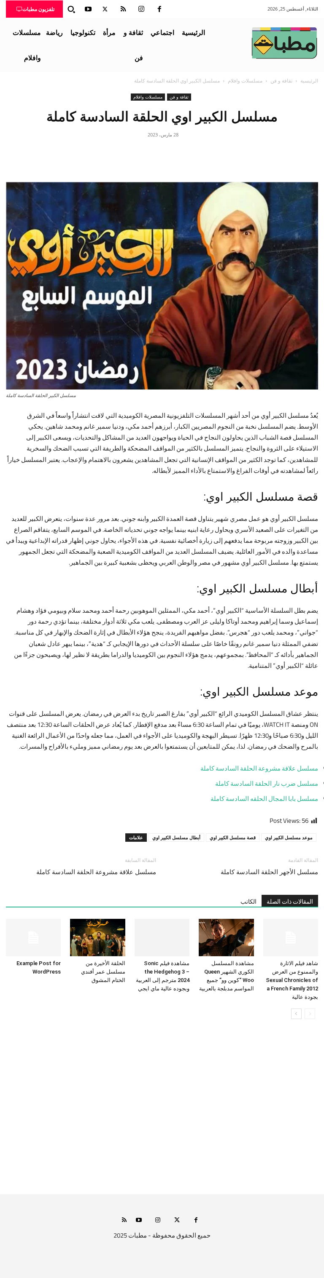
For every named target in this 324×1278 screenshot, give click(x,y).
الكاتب (248, 901)
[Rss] (124, 1220)
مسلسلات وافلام (245, 80)
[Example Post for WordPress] (33, 938)
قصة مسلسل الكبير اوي (233, 837)
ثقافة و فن (281, 80)
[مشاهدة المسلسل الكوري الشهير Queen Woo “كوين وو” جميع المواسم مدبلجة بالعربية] (226, 938)
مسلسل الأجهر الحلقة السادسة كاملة (269, 872)
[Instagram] (141, 9)
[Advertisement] (162, 1115)
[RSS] (123, 9)
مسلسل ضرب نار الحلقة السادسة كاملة (266, 783)
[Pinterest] (162, 153)
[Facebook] (159, 9)
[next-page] (296, 1014)
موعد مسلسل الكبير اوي (289, 837)
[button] (71, 9)
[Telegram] (123, 153)
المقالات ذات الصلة (290, 901)
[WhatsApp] (142, 153)
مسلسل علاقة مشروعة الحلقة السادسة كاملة (259, 768)
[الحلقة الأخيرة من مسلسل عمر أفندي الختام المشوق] (97, 938)
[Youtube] (88, 9)
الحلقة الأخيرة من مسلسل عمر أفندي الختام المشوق (103, 971)
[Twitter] (105, 9)
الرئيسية (309, 80)
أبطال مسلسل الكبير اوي (176, 837)
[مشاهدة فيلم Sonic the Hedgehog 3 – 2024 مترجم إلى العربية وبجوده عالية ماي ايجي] (162, 938)
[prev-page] (310, 1014)
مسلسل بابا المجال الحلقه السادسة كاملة (264, 798)
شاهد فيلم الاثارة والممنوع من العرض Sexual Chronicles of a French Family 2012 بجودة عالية (292, 980)
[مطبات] (284, 43)
